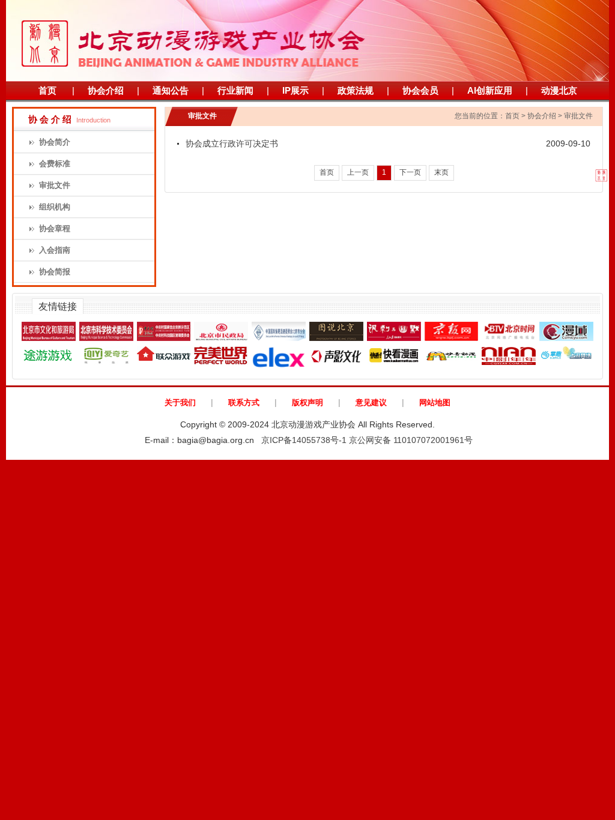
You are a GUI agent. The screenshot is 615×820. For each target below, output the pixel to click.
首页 (47, 90)
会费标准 (54, 163)
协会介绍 (106, 90)
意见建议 (371, 402)
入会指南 (54, 250)
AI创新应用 (489, 90)
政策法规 (356, 90)
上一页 (358, 172)
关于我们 (180, 402)
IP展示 (295, 90)
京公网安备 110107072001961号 (411, 440)
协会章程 (54, 228)
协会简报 (54, 271)
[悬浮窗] (586, 169)
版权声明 (307, 402)
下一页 (410, 172)
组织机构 (54, 206)
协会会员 (420, 90)
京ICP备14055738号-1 (304, 440)
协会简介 (54, 141)
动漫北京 (559, 90)
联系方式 (243, 402)
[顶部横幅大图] (307, 40)
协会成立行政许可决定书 (232, 143)
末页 (441, 172)
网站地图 (434, 402)
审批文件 (54, 185)
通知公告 (171, 90)
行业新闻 (235, 90)
